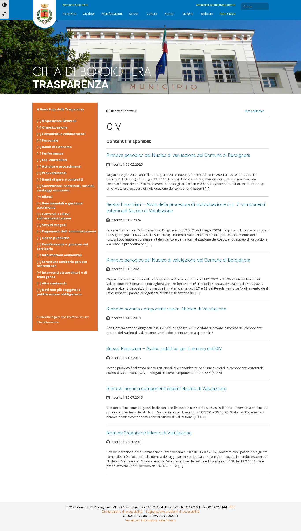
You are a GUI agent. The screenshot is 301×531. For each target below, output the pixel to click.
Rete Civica (227, 13)
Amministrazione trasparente (215, 5)
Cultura (152, 13)
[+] (56, 121)
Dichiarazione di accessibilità (122, 511)
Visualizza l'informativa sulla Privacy (150, 520)
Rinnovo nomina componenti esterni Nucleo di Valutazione (166, 309)
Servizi (133, 13)
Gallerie (188, 13)
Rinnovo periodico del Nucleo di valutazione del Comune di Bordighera (178, 155)
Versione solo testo (75, 5)
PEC (232, 507)
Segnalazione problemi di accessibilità (172, 511)
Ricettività (69, 13)
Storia (169, 13)
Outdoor (89, 13)
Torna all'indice (254, 111)
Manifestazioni (112, 13)
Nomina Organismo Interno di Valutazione (148, 433)
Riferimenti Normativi (123, 111)
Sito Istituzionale (48, 322)
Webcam (207, 13)
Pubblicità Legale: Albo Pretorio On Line (63, 317)
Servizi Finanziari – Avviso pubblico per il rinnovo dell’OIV (164, 348)
